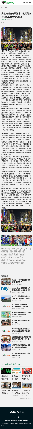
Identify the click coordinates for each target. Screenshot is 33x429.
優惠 (22, 249)
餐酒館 (11, 254)
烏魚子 (16, 254)
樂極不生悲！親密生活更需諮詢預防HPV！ (16, 391)
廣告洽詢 (20, 420)
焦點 (3, 249)
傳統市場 (22, 254)
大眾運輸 (10, 263)
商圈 (26, 249)
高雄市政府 (5, 251)
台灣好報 (4, 19)
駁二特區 (12, 260)
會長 (12, 257)
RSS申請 (25, 2)
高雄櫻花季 (5, 260)
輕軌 (24, 260)
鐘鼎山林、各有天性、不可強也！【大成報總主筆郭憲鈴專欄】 (5, 377)
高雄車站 (18, 260)
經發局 (15, 251)
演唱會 (13, 249)
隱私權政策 (14, 420)
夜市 (11, 251)
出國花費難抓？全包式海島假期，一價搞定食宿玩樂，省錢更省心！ (26, 391)
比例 (8, 257)
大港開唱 (17, 263)
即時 (6, 8)
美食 (22, 263)
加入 (24, 251)
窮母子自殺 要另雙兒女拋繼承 (5, 391)
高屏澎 (8, 249)
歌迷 (17, 249)
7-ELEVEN (4, 254)
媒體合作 (25, 420)
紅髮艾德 (4, 263)
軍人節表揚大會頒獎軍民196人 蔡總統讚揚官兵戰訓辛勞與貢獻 (26, 377)
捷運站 (4, 257)
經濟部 (17, 257)
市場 (20, 251)
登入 (30, 2)
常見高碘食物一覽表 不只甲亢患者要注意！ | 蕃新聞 (16, 377)
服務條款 (7, 420)
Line (22, 257)
